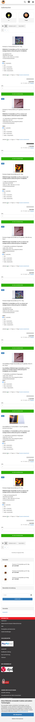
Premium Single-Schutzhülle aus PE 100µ (12, 488)
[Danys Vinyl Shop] (2, 2)
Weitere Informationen (17, 718)
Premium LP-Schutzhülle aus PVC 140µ (12, 46)
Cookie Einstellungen (6, 631)
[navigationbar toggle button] (33, 2)
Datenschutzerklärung (23, 711)
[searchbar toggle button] (25, 2)
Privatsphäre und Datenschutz (8, 629)
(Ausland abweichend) (24, 75)
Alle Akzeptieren (17, 714)
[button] (2, 26)
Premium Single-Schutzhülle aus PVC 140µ (13, 300)
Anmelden (17, 599)
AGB (2, 626)
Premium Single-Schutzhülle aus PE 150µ (12, 174)
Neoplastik (5, 612)
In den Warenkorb (17, 94)
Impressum (4, 620)
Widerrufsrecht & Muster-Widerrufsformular (11, 623)
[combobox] (12, 26)
